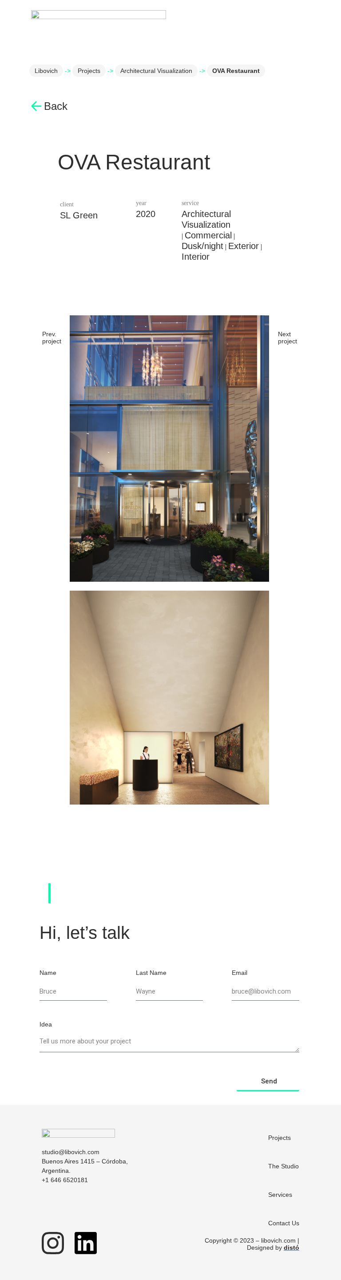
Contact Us (283, 1223)
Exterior (243, 246)
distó (291, 1247)
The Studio (283, 1166)
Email (239, 973)
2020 (145, 214)
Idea (46, 1024)
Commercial (208, 235)
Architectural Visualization (156, 70)
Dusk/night (202, 246)
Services (280, 1194)
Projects (89, 70)
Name (48, 973)
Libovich (46, 70)
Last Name (151, 973)
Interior (196, 257)
